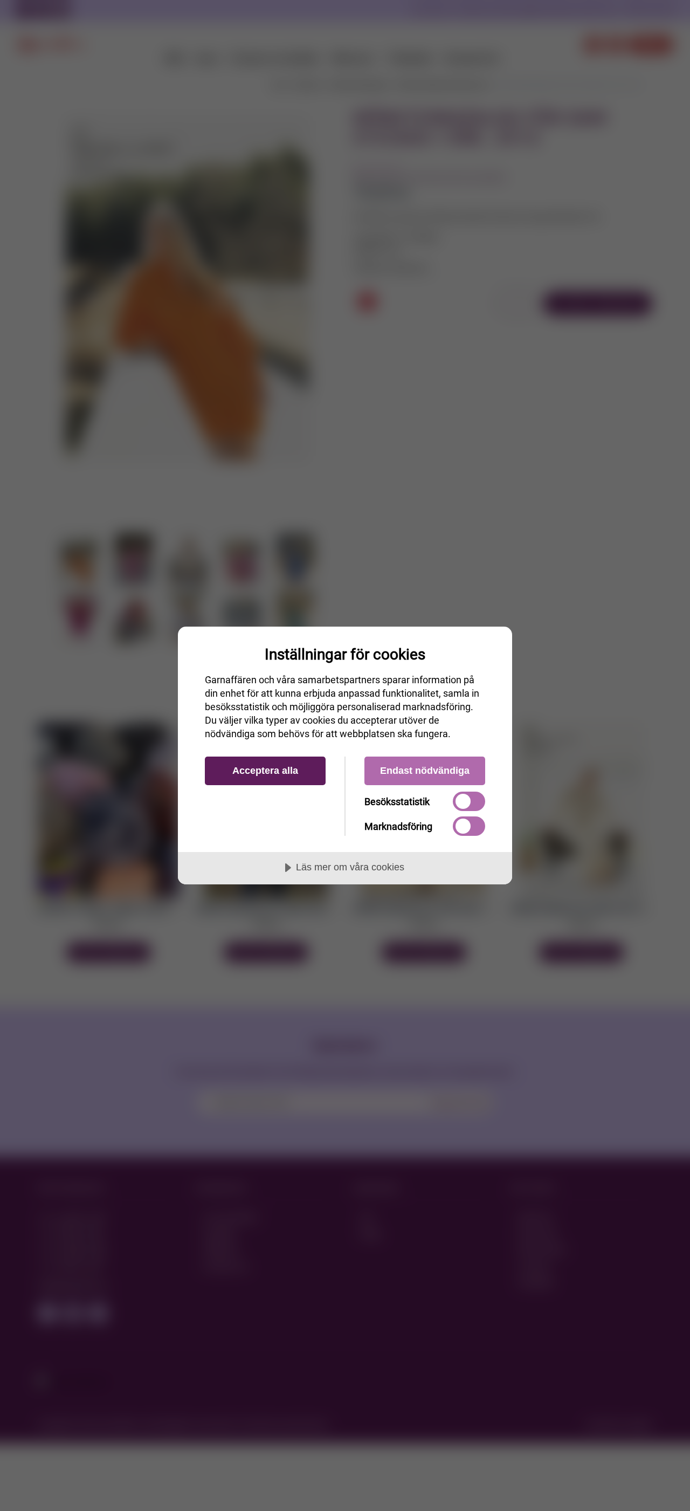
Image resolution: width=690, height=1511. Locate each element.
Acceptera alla (265, 770)
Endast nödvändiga (425, 770)
